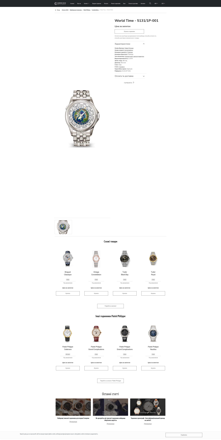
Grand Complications (96, 349)
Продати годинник (96, 3)
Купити (68, 293)
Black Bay (124, 275)
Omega (96, 272)
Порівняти (128, 83)
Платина (130, 52)
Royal (153, 275)
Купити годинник (129, 31)
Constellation (96, 275)
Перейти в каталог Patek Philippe (110, 381)
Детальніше (73, 422)
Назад (58, 10)
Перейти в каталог (110, 306)
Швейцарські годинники (76, 10)
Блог (124, 3)
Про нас (79, 3)
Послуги (106, 3)
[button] (150, 3)
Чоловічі (122, 67)
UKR (156, 3)
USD (163, 3)
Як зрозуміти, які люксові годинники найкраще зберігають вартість (110, 419)
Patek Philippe (86, 10)
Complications (95, 10)
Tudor (124, 272)
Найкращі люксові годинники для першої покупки (73, 418)
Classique (67, 275)
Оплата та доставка (133, 3)
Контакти (143, 3)
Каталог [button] (86, 3)
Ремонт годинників (115, 3)
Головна (72, 3)
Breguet (68, 272)
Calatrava (67, 349)
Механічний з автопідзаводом (134, 56)
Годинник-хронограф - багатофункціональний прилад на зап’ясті (148, 419)
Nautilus (153, 349)
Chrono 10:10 (65, 10)
